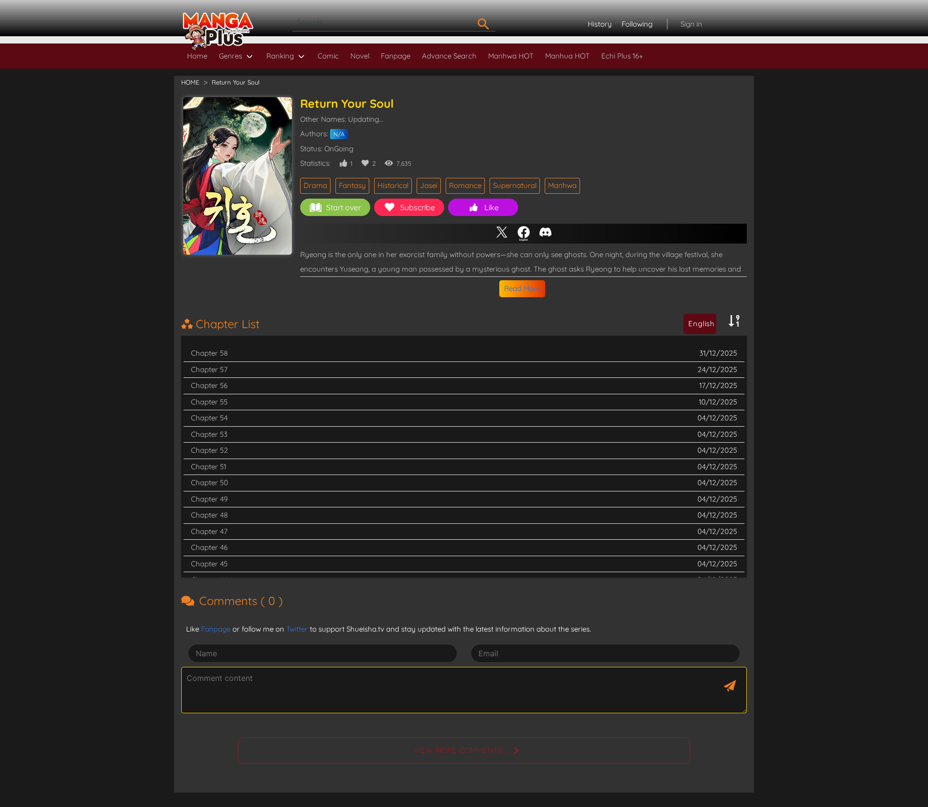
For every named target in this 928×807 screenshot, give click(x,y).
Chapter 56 (209, 385)
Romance (465, 185)
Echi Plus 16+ (622, 55)
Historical (392, 185)
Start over (343, 207)
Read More (522, 288)
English (701, 323)
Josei (428, 185)
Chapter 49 (209, 499)
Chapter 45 (209, 563)
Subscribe (417, 207)
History (600, 24)
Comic (328, 55)
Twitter (297, 629)
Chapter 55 (209, 401)
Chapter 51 (208, 466)
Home (197, 55)
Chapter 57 (209, 369)
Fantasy (352, 185)
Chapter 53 (209, 434)
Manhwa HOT (511, 55)
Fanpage (395, 55)
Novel (359, 55)
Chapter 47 (209, 531)
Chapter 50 (209, 482)
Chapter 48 (209, 514)
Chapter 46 (209, 547)
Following (637, 24)
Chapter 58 (209, 353)
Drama (315, 185)
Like (491, 207)
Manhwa (562, 185)
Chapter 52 (209, 450)
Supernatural (514, 185)
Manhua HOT (567, 55)
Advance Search (449, 55)
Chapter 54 (209, 417)
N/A (339, 134)
